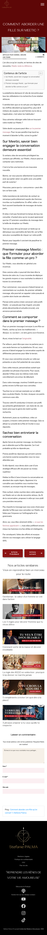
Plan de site (24, 865)
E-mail (5, 777)
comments (39, 57)
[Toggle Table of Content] (39, 73)
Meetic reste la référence (21, 66)
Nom (5, 766)
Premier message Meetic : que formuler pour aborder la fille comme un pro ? (21, 85)
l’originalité (26, 338)
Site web (5, 787)
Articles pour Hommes (11, 55)
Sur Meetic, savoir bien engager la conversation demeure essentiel (22, 78)
